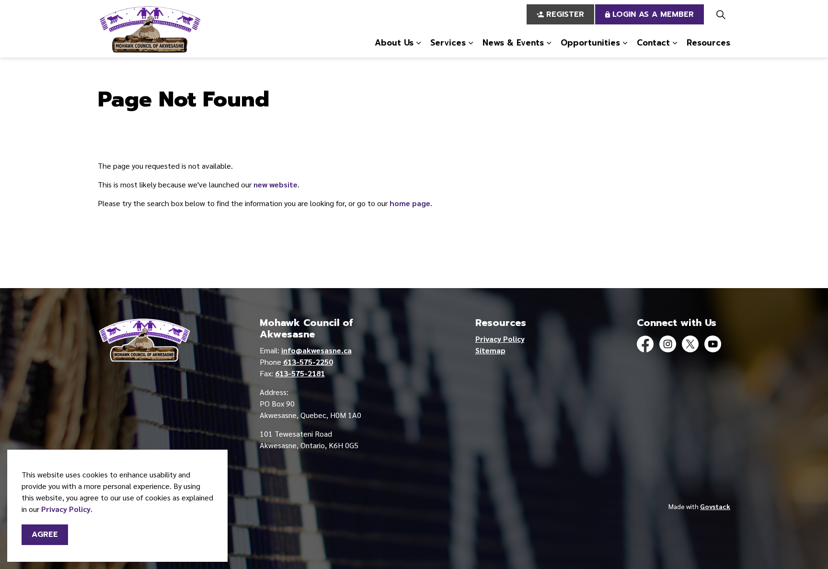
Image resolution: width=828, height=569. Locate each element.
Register (565, 14)
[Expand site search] (720, 14)
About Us (394, 42)
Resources (708, 42)
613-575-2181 (300, 373)
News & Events (513, 42)
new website (275, 184)
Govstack (715, 506)
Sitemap (490, 350)
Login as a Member (653, 14)
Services (448, 42)
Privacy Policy (66, 509)
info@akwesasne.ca (316, 350)
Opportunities (590, 42)
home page (410, 203)
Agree (45, 534)
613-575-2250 (308, 362)
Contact (653, 42)
